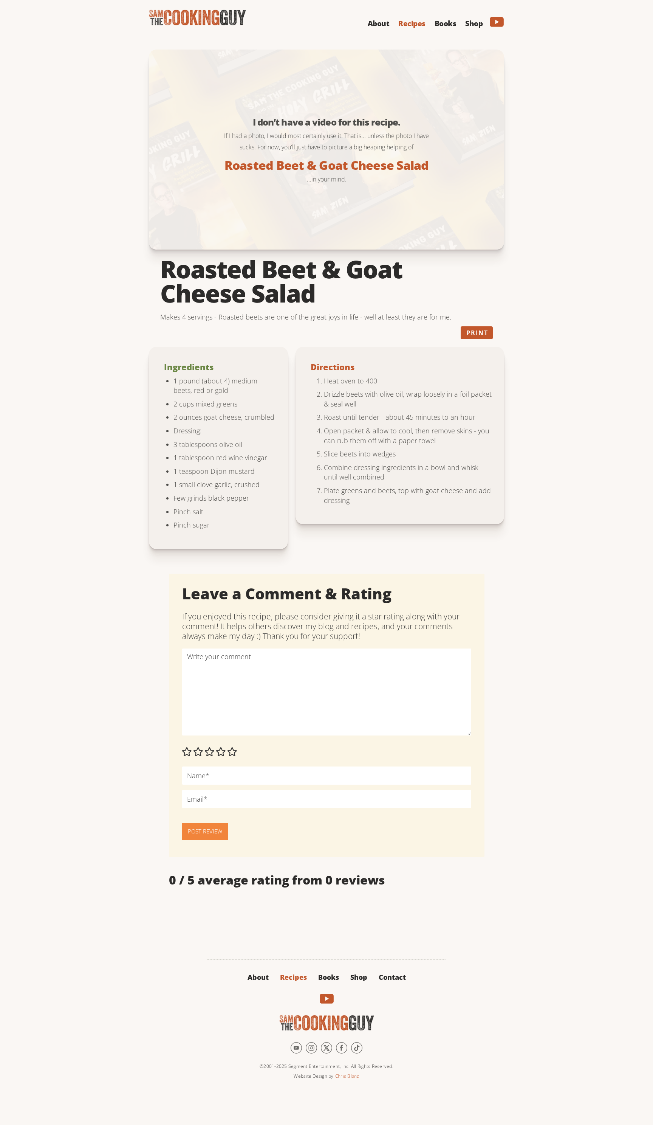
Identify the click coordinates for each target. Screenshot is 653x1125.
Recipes (293, 977)
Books (328, 977)
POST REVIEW (205, 831)
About (258, 977)
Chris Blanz (347, 1076)
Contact (392, 977)
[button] (378, 22)
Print (477, 333)
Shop (358, 977)
